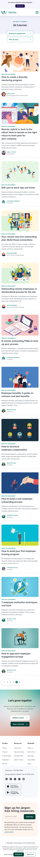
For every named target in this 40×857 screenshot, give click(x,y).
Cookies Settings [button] (8, 854)
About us (30, 748)
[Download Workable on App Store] (13, 786)
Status (29, 764)
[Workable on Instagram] (23, 780)
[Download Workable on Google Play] (13, 792)
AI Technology (6, 756)
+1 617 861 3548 (17, 770)
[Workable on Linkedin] (6, 780)
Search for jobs (18, 760)
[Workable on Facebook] (11, 780)
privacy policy (9, 832)
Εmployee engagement (8, 74)
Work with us (31, 752)
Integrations (5, 760)
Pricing (4, 748)
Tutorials (24, 21)
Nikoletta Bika (11, 409)
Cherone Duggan (12, 515)
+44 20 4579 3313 (28, 774)
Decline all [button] (30, 854)
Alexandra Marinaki (13, 201)
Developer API (18, 756)
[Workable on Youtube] (15, 780)
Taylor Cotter (11, 619)
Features (5, 752)
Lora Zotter (11, 93)
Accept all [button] (18, 854)
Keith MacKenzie (12, 253)
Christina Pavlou (12, 567)
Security (4, 764)
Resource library (19, 752)
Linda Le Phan (11, 152)
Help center (17, 748)
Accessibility (31, 760)
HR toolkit (16, 21)
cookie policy (20, 851)
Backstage (31, 756)
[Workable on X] (19, 780)
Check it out (20, 6)
